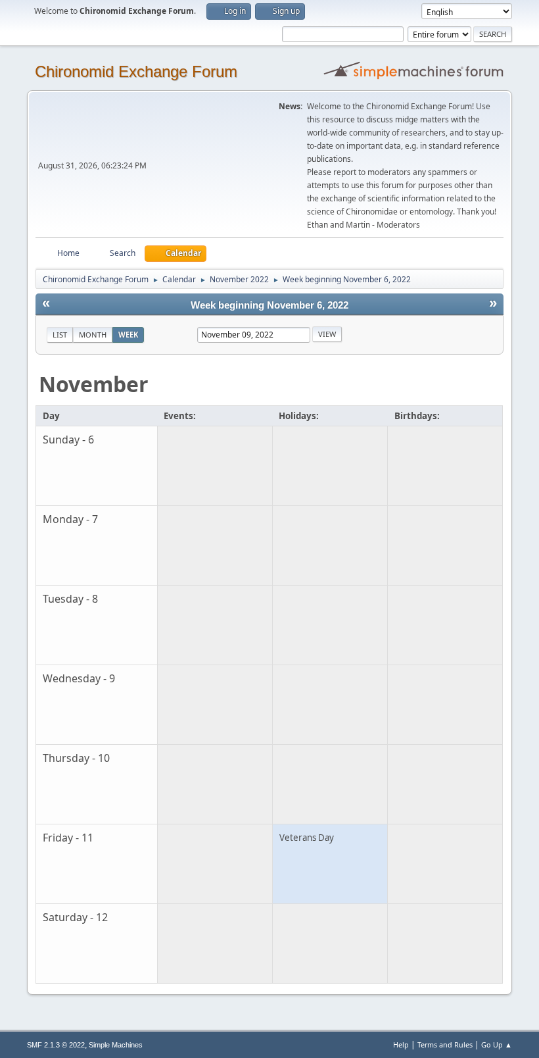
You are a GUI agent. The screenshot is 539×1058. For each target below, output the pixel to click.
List (60, 335)
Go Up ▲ (496, 1044)
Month (92, 335)
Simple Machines (116, 1045)
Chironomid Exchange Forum (136, 71)
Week (128, 335)
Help (401, 1044)
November (94, 384)
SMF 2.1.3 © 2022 (56, 1045)
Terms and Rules (445, 1044)
